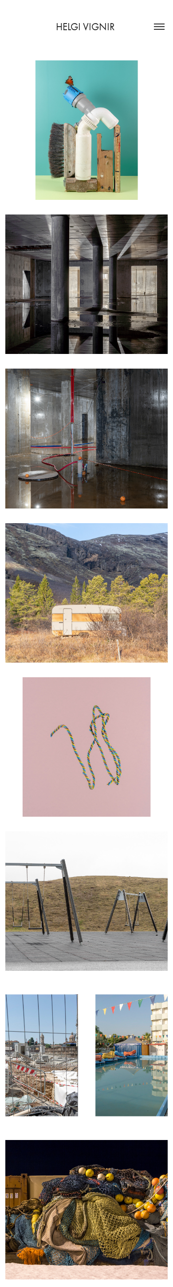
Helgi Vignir (86, 27)
